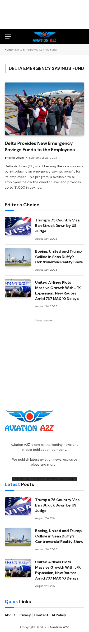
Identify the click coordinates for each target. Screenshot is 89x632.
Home (9, 50)
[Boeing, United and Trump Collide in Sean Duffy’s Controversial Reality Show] (18, 257)
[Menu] (8, 36)
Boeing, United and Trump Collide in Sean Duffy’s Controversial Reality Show (59, 257)
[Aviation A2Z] (44, 36)
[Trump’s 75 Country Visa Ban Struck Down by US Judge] (18, 226)
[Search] (82, 36)
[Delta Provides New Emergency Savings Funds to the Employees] (44, 108)
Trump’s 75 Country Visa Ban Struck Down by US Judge (57, 226)
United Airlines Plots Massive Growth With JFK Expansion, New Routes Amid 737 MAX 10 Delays (58, 290)
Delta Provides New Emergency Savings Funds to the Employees (40, 146)
